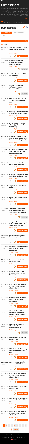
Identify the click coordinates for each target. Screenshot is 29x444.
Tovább (26, 18)
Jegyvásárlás (21, 56)
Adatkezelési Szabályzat (8, 437)
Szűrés (14, 41)
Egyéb (15, 53)
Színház (11, 53)
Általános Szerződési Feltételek (13, 434)
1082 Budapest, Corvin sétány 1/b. (14, 22)
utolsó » (16, 429)
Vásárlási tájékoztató (20, 437)
